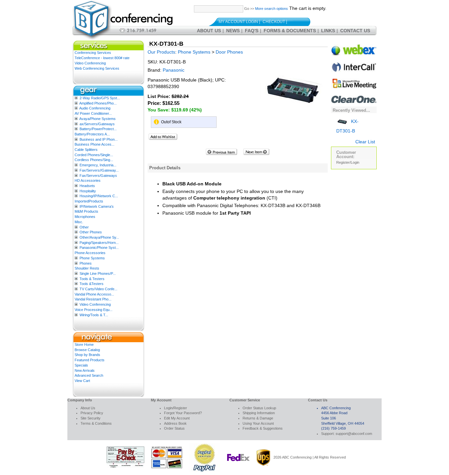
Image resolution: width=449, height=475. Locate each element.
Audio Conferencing (94, 108)
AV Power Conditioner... (93, 113)
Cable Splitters (86, 150)
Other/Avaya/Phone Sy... (99, 237)
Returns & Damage (258, 418)
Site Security (91, 418)
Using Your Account (258, 423)
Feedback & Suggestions (263, 428)
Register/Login (347, 162)
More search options (271, 9)
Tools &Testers (92, 284)
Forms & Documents (290, 30)
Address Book (175, 423)
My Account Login (238, 21)
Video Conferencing (90, 63)
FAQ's (251, 30)
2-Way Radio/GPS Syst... (100, 98)
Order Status (174, 428)
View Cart (82, 381)
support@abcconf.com (354, 434)
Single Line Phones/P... (98, 273)
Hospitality (88, 191)
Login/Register (175, 408)
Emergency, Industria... (98, 165)
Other (84, 227)
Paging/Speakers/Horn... (99, 243)
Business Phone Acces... (94, 144)
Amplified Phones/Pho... (98, 103)
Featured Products (90, 360)
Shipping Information (259, 413)
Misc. (79, 222)
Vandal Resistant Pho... (93, 299)
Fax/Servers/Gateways (98, 176)
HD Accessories (88, 180)
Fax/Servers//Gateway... (99, 170)
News (233, 30)
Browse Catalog (87, 350)
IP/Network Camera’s (97, 206)
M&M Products (86, 211)
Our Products (161, 52)
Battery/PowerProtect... (98, 129)
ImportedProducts (89, 201)
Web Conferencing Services (97, 68)
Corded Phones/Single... (94, 155)
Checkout (274, 21)
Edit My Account (177, 418)
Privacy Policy (92, 413)
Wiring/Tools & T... (94, 315)
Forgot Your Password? (183, 413)
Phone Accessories (90, 253)
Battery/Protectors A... (92, 134)
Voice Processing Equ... (93, 310)
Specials (81, 365)
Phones (86, 263)
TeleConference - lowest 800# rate (102, 58)
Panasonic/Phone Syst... (99, 247)
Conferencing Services (93, 53)
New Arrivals (85, 370)
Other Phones (91, 232)
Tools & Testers (92, 279)
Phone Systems (92, 258)
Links (328, 30)
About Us (209, 30)
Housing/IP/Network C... (99, 196)
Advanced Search (89, 375)
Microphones (85, 217)
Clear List (365, 141)
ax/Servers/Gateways (97, 124)
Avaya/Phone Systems (97, 119)
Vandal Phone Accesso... (94, 294)
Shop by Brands (87, 355)
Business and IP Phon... (99, 139)
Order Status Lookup (259, 408)
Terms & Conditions (96, 423)
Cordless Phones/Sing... (94, 160)
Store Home (84, 344)
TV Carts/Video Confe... (98, 289)
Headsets (87, 186)
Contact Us (355, 30)
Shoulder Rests (87, 268)
